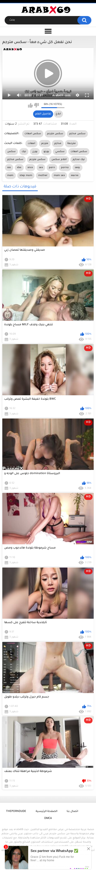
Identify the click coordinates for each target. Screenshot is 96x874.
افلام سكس (58, 159)
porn (52, 167)
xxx (9, 167)
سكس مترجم (55, 133)
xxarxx (75, 175)
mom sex (59, 175)
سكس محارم (77, 133)
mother (43, 175)
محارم (57, 143)
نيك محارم (79, 159)
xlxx (19, 167)
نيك (24, 151)
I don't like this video (36, 105)
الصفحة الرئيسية (46, 811)
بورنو (46, 151)
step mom (26, 175)
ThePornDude (16, 811)
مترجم (44, 143)
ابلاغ (58, 114)
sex (41, 167)
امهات (31, 143)
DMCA (48, 818)
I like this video (30, 105)
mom (10, 175)
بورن (35, 151)
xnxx (30, 167)
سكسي (60, 151)
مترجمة (71, 143)
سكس (11, 151)
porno (65, 167)
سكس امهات (32, 133)
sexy (77, 167)
